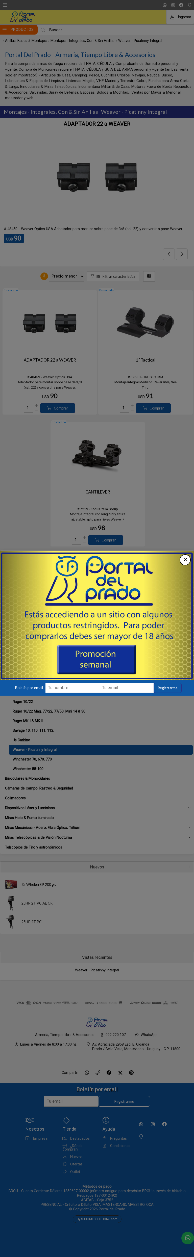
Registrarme (168, 688)
